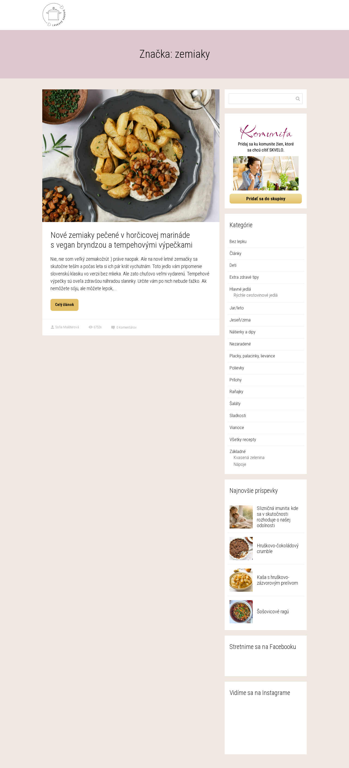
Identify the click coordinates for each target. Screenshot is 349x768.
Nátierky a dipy (242, 332)
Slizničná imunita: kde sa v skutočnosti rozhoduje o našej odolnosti (277, 517)
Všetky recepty (243, 439)
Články (235, 253)
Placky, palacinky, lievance (252, 356)
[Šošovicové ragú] (241, 611)
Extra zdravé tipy (244, 277)
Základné (238, 451)
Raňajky (236, 391)
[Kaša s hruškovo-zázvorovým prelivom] (241, 580)
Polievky (237, 368)
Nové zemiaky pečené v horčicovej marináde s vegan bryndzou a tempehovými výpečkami (121, 240)
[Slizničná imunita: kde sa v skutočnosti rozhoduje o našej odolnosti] (241, 517)
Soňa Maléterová (67, 327)
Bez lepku (238, 241)
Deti (233, 265)
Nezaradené (240, 344)
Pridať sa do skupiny (265, 198)
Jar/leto (237, 308)
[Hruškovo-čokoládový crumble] (241, 548)
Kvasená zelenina (249, 457)
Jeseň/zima (240, 320)
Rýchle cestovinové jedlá (256, 295)
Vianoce (237, 427)
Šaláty (235, 403)
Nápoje (240, 464)
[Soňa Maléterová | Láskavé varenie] (54, 15)
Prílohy (236, 380)
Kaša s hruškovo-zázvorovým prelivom (277, 580)
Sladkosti (238, 415)
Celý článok (64, 304)
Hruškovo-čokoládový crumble (278, 548)
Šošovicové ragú (273, 611)
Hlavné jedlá (240, 289)
